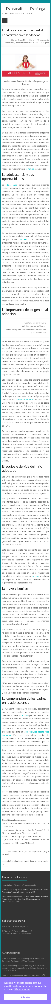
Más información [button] (22, 989)
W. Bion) (24, 239)
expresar (36, 576)
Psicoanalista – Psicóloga (25, 9)
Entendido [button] (25, 997)
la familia (30, 169)
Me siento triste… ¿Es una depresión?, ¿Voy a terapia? (25, 853)
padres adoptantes (25, 400)
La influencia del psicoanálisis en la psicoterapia (25, 862)
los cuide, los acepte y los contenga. (25, 733)
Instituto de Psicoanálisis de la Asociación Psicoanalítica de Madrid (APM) (25, 891)
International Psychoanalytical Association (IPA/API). (21, 900)
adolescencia (11, 185)
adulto (24, 715)
